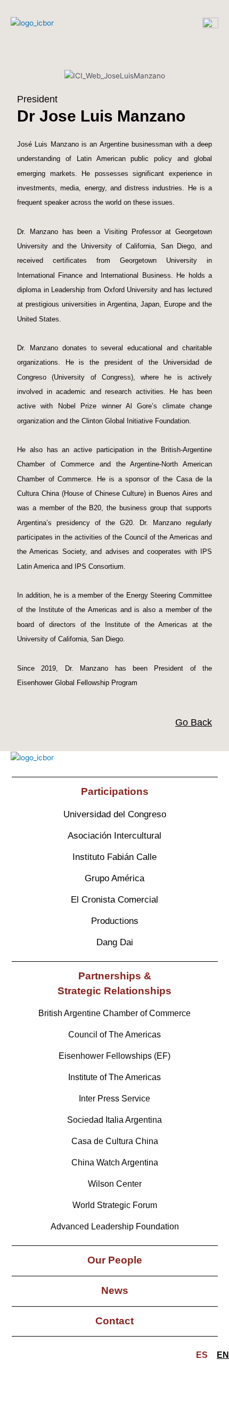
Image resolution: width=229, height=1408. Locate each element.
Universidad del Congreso (114, 814)
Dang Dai (114, 942)
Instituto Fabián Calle (114, 857)
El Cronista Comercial (114, 900)
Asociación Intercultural (114, 836)
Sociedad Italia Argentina (114, 1119)
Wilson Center (115, 1183)
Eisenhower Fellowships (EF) (114, 1055)
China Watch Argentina (114, 1162)
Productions (114, 921)
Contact (114, 1320)
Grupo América (114, 878)
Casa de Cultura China (114, 1141)
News (114, 1290)
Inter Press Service (114, 1098)
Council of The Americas (114, 1034)
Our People (114, 1260)
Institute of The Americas (114, 1077)
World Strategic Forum (114, 1205)
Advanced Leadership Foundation (115, 1226)
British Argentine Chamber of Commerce (114, 1013)
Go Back (193, 722)
